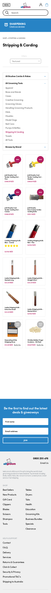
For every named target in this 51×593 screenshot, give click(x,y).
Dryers (29, 494)
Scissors (6, 514)
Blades (6, 509)
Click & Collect (9, 566)
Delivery (7, 552)
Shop (5, 38)
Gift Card (7, 499)
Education (30, 509)
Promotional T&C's (12, 576)
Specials (30, 523)
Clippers (7, 504)
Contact (6, 542)
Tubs (28, 499)
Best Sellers (8, 489)
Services (7, 557)
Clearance (31, 528)
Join (25, 440)
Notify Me (17, 345)
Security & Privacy (12, 571)
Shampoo (7, 519)
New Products (9, 494)
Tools (5, 523)
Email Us (44, 462)
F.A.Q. (5, 547)
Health (29, 504)
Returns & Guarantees (13, 562)
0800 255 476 (40, 458)
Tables (29, 489)
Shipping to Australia (13, 581)
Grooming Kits (32, 514)
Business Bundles (34, 519)
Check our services (17, 26)
